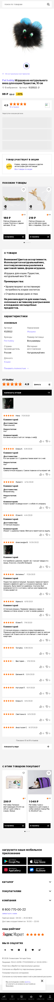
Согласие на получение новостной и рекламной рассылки (27, 976)
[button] (27, 105)
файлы (27, 982)
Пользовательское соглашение (15, 973)
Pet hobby (8, 80)
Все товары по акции (23, 169)
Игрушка (31, 331)
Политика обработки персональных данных (21, 966)
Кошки (7, 362)
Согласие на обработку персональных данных (21, 969)
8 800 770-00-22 (14, 909)
